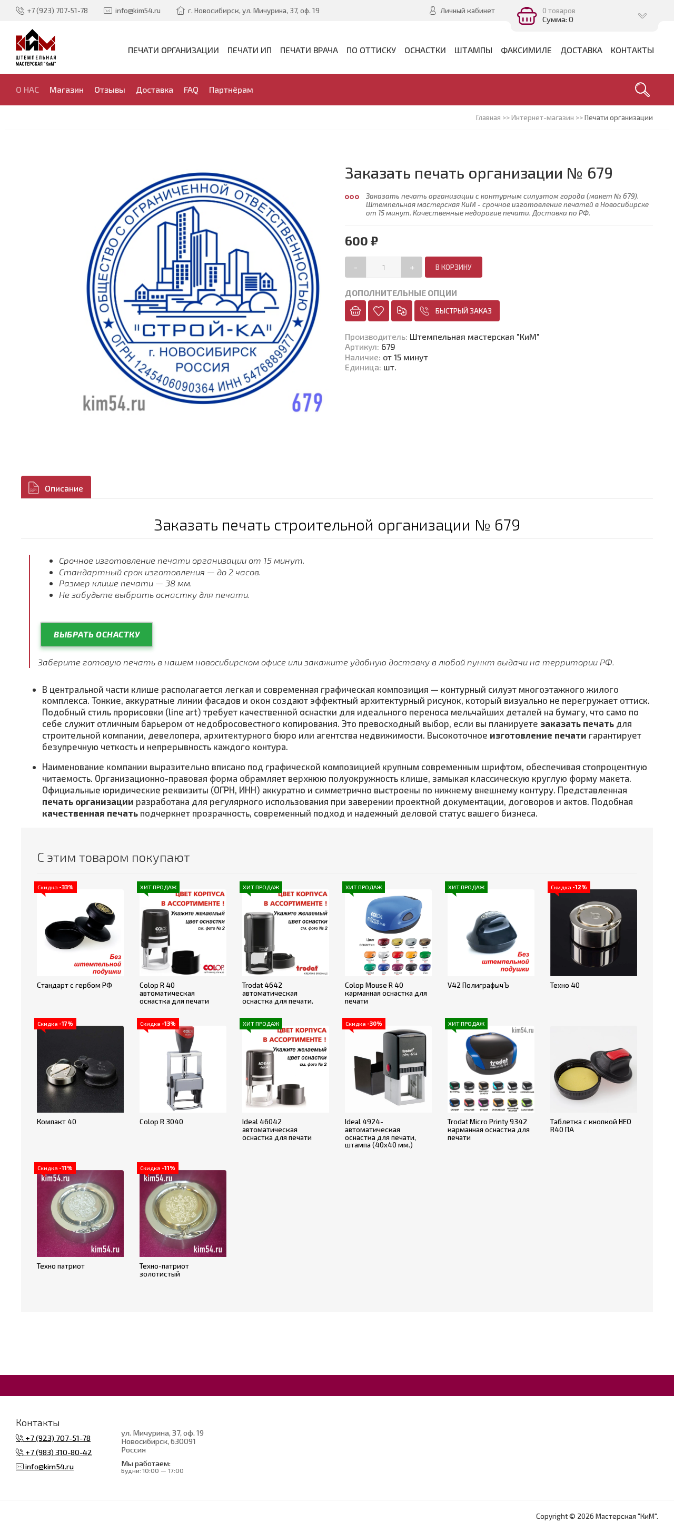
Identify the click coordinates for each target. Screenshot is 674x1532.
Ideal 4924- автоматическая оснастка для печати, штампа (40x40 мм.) (380, 1133)
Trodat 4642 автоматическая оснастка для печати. (277, 993)
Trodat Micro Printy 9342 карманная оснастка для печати (489, 1129)
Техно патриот (61, 1266)
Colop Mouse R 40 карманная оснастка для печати (386, 993)
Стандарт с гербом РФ (74, 985)
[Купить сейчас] (355, 310)
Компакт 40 (56, 1121)
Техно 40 (565, 985)
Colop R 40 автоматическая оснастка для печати (174, 993)
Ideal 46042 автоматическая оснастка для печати (277, 1129)
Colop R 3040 (161, 1121)
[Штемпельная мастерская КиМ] (36, 47)
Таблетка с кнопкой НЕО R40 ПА (590, 1125)
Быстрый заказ (463, 311)
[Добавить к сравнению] (401, 310)
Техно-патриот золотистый (164, 1270)
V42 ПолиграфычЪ (478, 985)
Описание (64, 488)
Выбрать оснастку (97, 634)
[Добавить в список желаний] (378, 310)
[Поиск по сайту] (642, 89)
